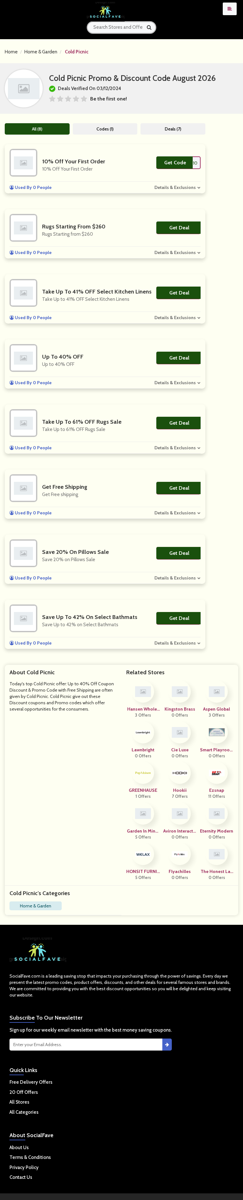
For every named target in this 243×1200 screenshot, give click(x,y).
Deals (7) (173, 129)
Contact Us (20, 1177)
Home (11, 52)
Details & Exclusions (175, 187)
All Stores (19, 1102)
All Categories (24, 1112)
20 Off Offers (23, 1092)
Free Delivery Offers (31, 1082)
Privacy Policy (24, 1167)
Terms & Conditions (30, 1157)
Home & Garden (40, 52)
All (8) (37, 129)
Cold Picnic (76, 52)
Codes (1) (105, 129)
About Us (19, 1147)
